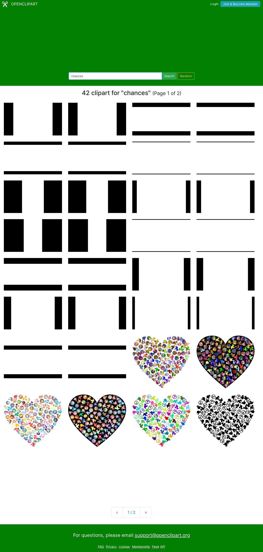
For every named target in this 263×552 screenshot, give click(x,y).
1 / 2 (131, 512)
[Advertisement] (131, 40)
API (162, 547)
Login (214, 4)
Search (169, 76)
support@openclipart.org (162, 535)
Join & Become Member (240, 4)
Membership (141, 547)
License (124, 547)
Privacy (111, 547)
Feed (155, 547)
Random (186, 76)
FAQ (101, 547)
